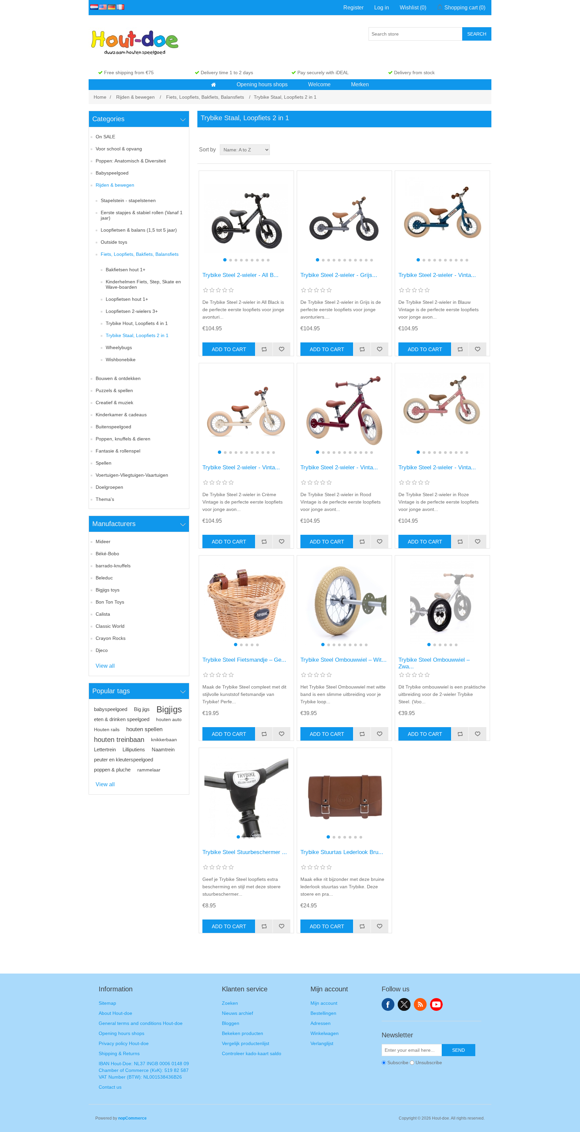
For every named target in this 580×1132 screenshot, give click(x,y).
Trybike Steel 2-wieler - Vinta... (437, 275)
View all (105, 666)
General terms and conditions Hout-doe (141, 1023)
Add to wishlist (281, 349)
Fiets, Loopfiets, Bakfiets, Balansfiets (140, 254)
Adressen (320, 1023)
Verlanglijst (321, 1043)
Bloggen (230, 1023)
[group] (246, 218)
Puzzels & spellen (114, 390)
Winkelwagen (324, 1033)
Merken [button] (360, 84)
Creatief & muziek (114, 402)
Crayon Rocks (111, 638)
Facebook (388, 1004)
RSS (420, 1004)
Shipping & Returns (119, 1053)
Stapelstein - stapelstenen (128, 200)
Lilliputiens (134, 749)
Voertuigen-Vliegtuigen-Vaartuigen (132, 475)
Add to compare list (264, 349)
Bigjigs (169, 709)
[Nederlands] (93, 7)
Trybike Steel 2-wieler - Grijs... (338, 275)
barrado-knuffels (113, 565)
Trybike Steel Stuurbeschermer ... (244, 852)
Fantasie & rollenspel (118, 451)
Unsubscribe (429, 1062)
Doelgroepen (109, 487)
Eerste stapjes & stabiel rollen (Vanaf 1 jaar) (142, 215)
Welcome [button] (319, 84)
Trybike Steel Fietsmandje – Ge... (244, 660)
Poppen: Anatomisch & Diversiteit (131, 160)
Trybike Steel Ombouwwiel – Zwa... (434, 663)
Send (458, 1050)
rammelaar (148, 769)
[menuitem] (214, 84)
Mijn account (323, 1003)
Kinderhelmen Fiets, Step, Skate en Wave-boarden (143, 284)
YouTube (436, 1004)
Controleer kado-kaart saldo (251, 1053)
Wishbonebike (121, 359)
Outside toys (114, 242)
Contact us (110, 1087)
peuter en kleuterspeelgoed (123, 759)
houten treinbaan (119, 739)
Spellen (103, 463)
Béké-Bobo (107, 553)
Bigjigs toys (107, 590)
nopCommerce (132, 1118)
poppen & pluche (112, 769)
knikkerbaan (164, 739)
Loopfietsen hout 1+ (127, 299)
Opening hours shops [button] (262, 84)
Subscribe (397, 1062)
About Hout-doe (115, 1013)
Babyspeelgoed (112, 173)
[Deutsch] (110, 7)
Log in (381, 7)
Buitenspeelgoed (113, 426)
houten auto (169, 719)
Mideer (103, 541)
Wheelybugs (119, 347)
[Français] (119, 7)
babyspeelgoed (110, 709)
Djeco (102, 650)
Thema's (105, 499)
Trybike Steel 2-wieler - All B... (240, 275)
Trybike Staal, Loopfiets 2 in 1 (137, 335)
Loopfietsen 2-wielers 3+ (132, 311)
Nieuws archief (237, 1013)
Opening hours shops (121, 1033)
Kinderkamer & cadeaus (121, 414)
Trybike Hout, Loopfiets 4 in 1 (137, 323)
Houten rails (106, 729)
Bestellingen (323, 1013)
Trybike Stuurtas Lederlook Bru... (341, 852)
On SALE (105, 136)
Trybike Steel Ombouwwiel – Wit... (343, 660)
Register (353, 7)
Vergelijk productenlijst (245, 1043)
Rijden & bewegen (115, 185)
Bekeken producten (242, 1033)
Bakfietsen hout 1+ (125, 269)
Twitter (404, 1004)
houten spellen (144, 729)
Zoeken (230, 1003)
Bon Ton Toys (110, 602)
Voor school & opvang (119, 148)
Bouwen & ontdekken (118, 378)
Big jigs (142, 709)
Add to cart (229, 349)
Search (476, 34)
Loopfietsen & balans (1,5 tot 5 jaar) (139, 230)
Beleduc (104, 577)
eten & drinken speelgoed (121, 719)
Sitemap (107, 1003)
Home (100, 97)
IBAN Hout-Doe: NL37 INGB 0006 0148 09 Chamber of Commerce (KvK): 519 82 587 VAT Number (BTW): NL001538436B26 (144, 1070)
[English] (102, 7)
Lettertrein (105, 749)
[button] (214, 84)
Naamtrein (163, 749)
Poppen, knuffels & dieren (123, 438)
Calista (103, 614)
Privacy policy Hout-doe (124, 1043)
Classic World (110, 626)
